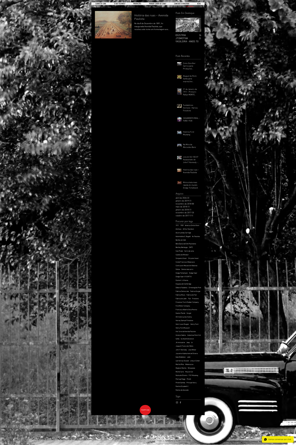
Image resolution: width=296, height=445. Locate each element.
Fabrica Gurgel (195, 291)
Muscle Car (189, 372)
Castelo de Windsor (182, 255)
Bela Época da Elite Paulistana (186, 244)
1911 (177, 226)
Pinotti (189, 379)
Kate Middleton (181, 357)
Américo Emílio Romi (192, 226)
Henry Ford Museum (183, 328)
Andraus (178, 229)
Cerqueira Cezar (181, 258)
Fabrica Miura (180, 295)
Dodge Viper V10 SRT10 (183, 277)
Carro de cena (189, 251)
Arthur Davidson (188, 229)
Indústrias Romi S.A (194, 335)
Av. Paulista (196, 237)
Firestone (195, 299)
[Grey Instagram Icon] (177, 402)
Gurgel (189, 313)
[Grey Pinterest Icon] (98, 439)
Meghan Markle (181, 368)
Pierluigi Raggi (180, 379)
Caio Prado (179, 251)
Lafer (189, 357)
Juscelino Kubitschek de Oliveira (187, 354)
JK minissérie (180, 343)
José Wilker (192, 350)
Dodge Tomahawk (182, 273)
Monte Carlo (180, 372)
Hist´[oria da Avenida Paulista (186, 332)
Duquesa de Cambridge (183, 284)
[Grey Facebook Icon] (180, 402)
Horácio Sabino (181, 335)
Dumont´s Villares (182, 280)
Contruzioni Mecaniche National (186, 266)
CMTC (191, 247)
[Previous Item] (179, 25)
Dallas (178, 269)
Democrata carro (187, 269)
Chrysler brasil (193, 258)
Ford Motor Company (183, 306)
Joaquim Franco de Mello (184, 346)
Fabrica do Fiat (192, 295)
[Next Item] (197, 25)
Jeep (188, 343)
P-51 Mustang (193, 375)
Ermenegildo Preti (195, 288)
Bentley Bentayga (182, 247)
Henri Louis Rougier (182, 324)
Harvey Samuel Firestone (184, 321)
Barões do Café (181, 240)
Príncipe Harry (192, 383)
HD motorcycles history (184, 317)
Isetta (177, 339)
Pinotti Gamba (180, 383)
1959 (181, 226)
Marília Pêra (180, 364)
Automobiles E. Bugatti (183, 237)
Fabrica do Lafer (181, 299)
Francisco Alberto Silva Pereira (186, 310)
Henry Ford (194, 324)
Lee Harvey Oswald (182, 361)
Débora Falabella (181, 288)
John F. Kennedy (181, 350)
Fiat (189, 299)
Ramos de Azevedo (182, 390)
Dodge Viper (193, 273)
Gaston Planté (180, 313)
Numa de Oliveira (181, 375)
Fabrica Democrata (182, 291)
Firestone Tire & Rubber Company (187, 302)
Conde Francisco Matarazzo (185, 262)
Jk (192, 343)
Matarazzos (189, 364)
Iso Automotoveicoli (187, 339)
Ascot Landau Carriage (183, 233)
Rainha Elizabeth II (182, 386)
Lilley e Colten (195, 361)
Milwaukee (191, 368)
